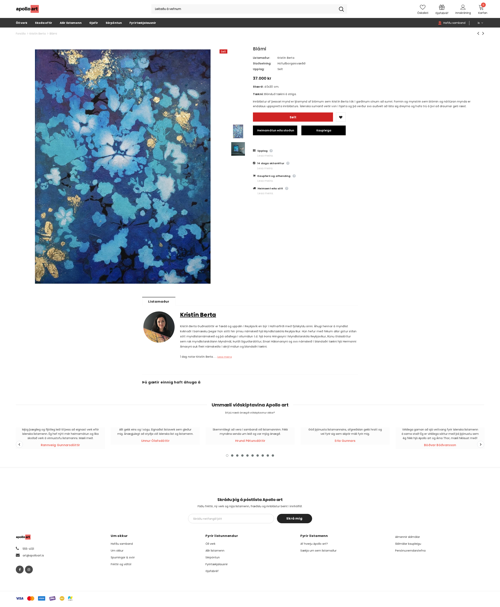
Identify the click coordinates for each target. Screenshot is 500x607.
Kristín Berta (37, 34)
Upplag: (258, 69)
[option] (122, 166)
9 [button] (268, 455)
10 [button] (273, 455)
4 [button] (242, 455)
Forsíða (21, 34)
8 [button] (263, 455)
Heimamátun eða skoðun (275, 130)
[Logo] (27, 9)
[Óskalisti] (341, 117)
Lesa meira (224, 356)
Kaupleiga (323, 130)
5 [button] (247, 455)
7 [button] (257, 455)
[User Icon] (463, 7)
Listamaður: (261, 58)
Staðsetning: (262, 63)
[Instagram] (29, 569)
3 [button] (237, 455)
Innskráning (463, 13)
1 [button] (227, 455)
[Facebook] (20, 569)
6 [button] (252, 455)
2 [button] (232, 455)
